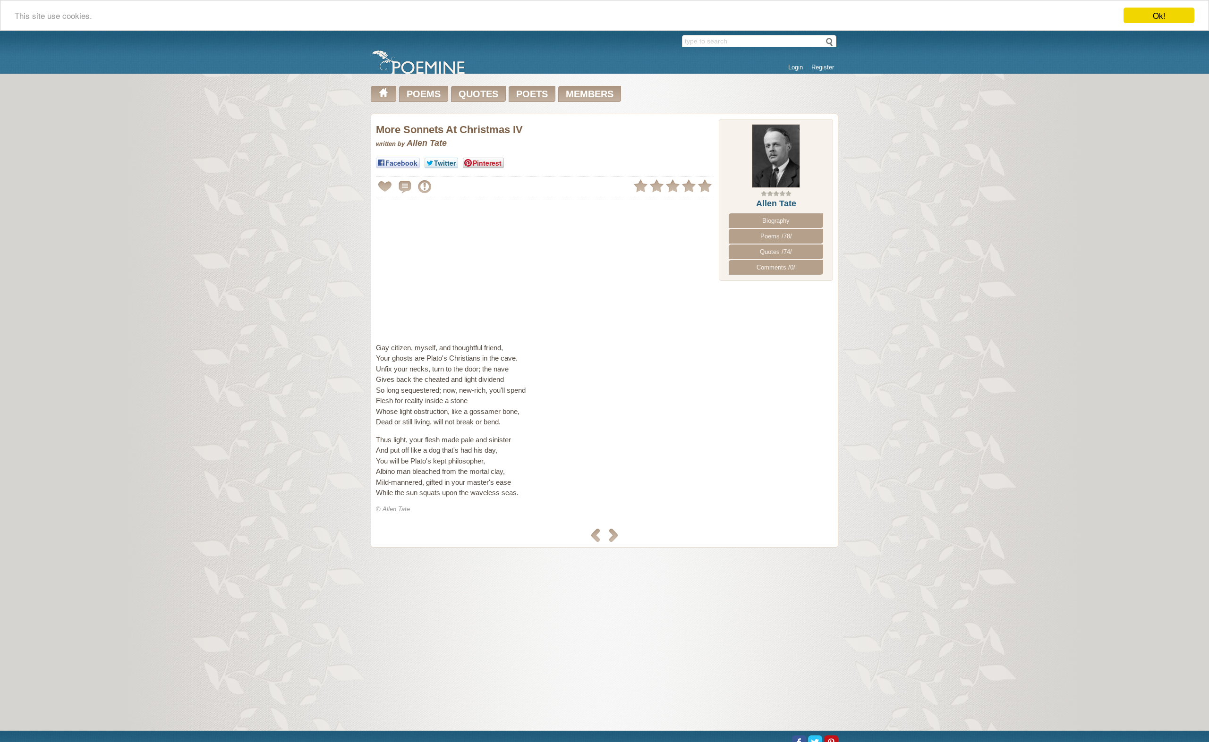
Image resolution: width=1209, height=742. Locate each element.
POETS (532, 94)
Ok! (1159, 15)
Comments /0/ (776, 267)
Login (795, 67)
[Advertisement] (455, 266)
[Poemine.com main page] (383, 94)
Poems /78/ (776, 236)
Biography (776, 220)
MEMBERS (589, 94)
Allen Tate (776, 203)
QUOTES (478, 94)
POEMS (424, 94)
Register (822, 67)
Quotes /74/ (776, 251)
